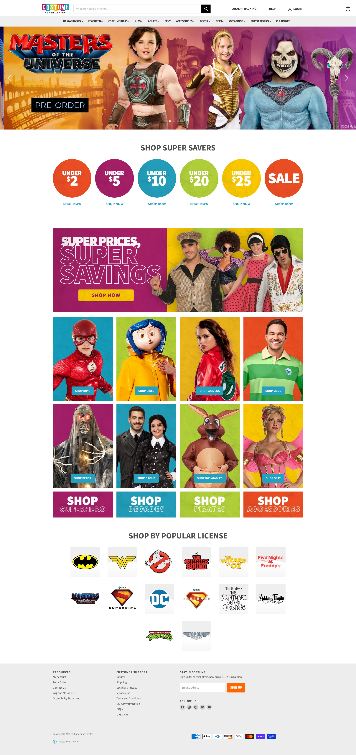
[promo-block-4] (273, 504)
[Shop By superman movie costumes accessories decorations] (196, 599)
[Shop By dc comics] (159, 599)
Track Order (59, 682)
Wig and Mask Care (64, 693)
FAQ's (119, 709)
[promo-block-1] (83, 504)
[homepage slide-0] (178, 78)
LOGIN (297, 8)
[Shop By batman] (85, 562)
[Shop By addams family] (271, 599)
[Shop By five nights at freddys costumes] (271, 562)
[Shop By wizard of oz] (233, 562)
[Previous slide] (10, 78)
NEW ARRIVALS (72, 21)
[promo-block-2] (146, 504)
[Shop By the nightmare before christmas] (233, 599)
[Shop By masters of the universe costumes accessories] (85, 599)
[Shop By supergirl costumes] (122, 599)
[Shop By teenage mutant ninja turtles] (159, 636)
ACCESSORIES (184, 21)
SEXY (168, 21)
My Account (59, 677)
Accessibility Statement (66, 698)
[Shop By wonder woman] (122, 562)
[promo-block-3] (210, 504)
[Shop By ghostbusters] (159, 562)
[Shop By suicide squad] (196, 562)
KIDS (138, 21)
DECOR (204, 21)
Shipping (121, 682)
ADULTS (152, 21)
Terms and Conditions (128, 698)
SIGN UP (236, 687)
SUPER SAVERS (259, 21)
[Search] (206, 8)
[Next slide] (346, 78)
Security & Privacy (126, 688)
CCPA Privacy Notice (128, 704)
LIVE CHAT (122, 715)
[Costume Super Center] (55, 9)
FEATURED (94, 21)
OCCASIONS (236, 21)
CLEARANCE (283, 21)
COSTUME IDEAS (118, 21)
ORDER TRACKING (244, 8)
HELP (272, 8)
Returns (120, 677)
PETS (218, 21)
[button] (55, 741)
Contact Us (59, 688)
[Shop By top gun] (196, 636)
